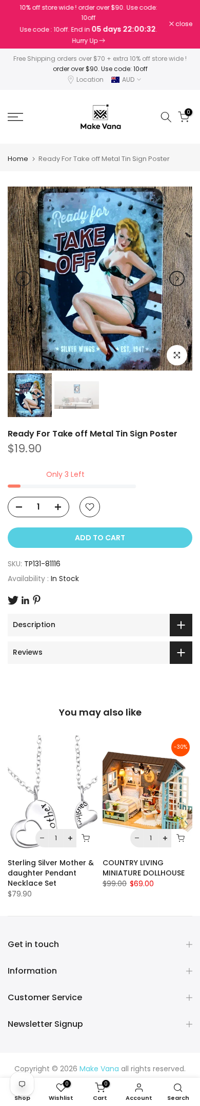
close (183, 24)
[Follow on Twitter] (13, 600)
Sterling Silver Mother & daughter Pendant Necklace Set (51, 873)
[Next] (177, 278)
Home (18, 159)
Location (90, 79)
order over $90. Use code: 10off (100, 68)
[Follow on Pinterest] (37, 600)
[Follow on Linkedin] (25, 600)
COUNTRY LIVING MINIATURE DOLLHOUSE (144, 868)
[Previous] (23, 278)
